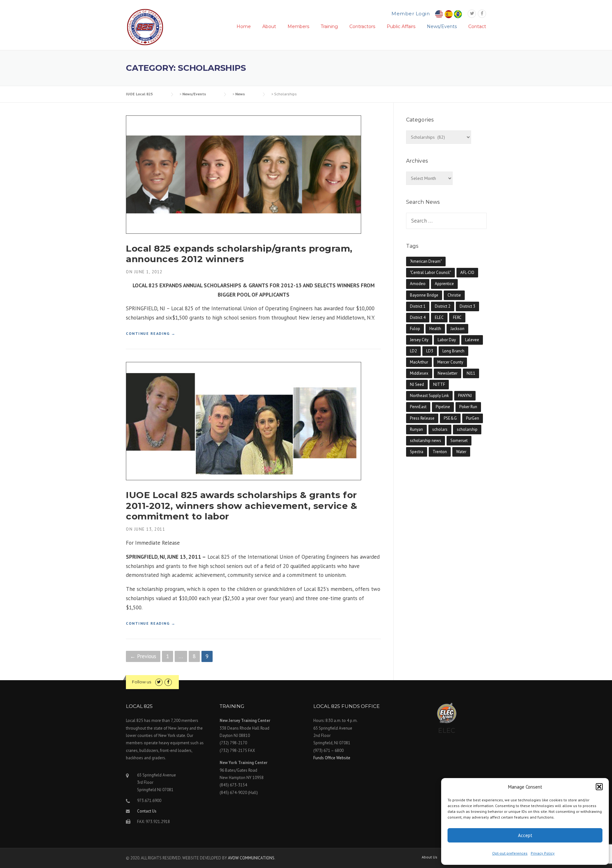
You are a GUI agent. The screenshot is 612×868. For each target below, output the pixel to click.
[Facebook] (482, 13)
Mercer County (450, 362)
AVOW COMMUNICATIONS (251, 858)
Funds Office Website (331, 758)
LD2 (413, 351)
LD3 (429, 351)
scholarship (467, 429)
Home (244, 26)
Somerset (459, 440)
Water (461, 451)
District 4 (418, 317)
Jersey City (419, 339)
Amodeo (418, 283)
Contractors (362, 26)
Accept (525, 835)
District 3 (467, 306)
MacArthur (419, 362)
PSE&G (450, 418)
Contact (477, 26)
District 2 (442, 306)
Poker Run (468, 406)
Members (298, 26)
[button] (599, 786)
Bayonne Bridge (424, 295)
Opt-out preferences (510, 853)
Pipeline (443, 406)
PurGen (472, 418)
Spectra (416, 451)
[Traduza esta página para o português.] (458, 14)
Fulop (415, 328)
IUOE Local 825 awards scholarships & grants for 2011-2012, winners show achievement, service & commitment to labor (241, 505)
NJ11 (471, 373)
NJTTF (439, 384)
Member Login (410, 14)
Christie (454, 295)
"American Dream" (426, 261)
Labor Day (447, 339)
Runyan (416, 429)
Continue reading (150, 334)
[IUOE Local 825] (145, 26)
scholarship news (425, 440)
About (269, 26)
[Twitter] (472, 13)
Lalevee (472, 339)
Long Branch (453, 351)
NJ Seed (417, 384)
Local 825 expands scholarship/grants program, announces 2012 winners (239, 254)
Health (435, 328)
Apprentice (444, 283)
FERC (457, 317)
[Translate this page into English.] (439, 14)
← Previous (143, 656)
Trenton (440, 451)
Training (329, 26)
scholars (440, 429)
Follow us (141, 681)
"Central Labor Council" (430, 272)
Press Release (422, 418)
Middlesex (419, 373)
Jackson (457, 328)
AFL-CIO (467, 272)
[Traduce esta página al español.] (449, 14)
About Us (429, 857)
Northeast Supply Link (429, 395)
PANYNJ (465, 395)
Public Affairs (401, 26)
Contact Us (147, 811)
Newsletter (447, 373)
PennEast (418, 406)
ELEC (439, 317)
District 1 (418, 306)
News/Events (442, 26)
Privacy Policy (543, 853)
